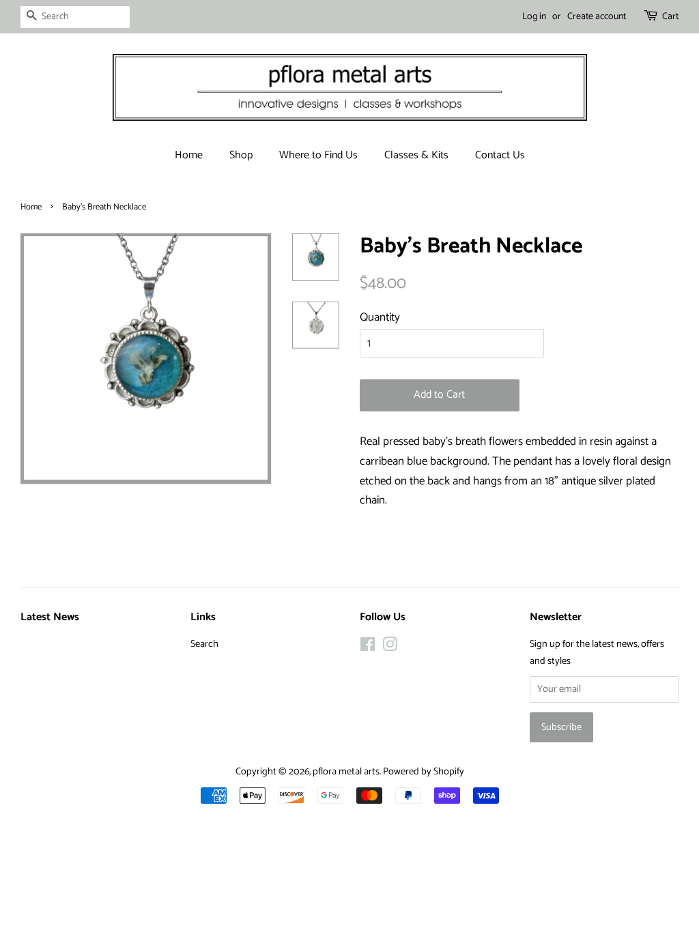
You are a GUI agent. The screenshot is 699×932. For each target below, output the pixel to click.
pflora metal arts (346, 771)
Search (204, 644)
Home (189, 155)
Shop (241, 155)
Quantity (380, 317)
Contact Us (500, 155)
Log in (534, 17)
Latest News (49, 617)
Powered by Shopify (423, 771)
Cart (670, 17)
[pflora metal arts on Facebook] (367, 647)
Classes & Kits (416, 155)
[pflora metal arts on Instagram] (389, 647)
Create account (596, 17)
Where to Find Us (318, 155)
